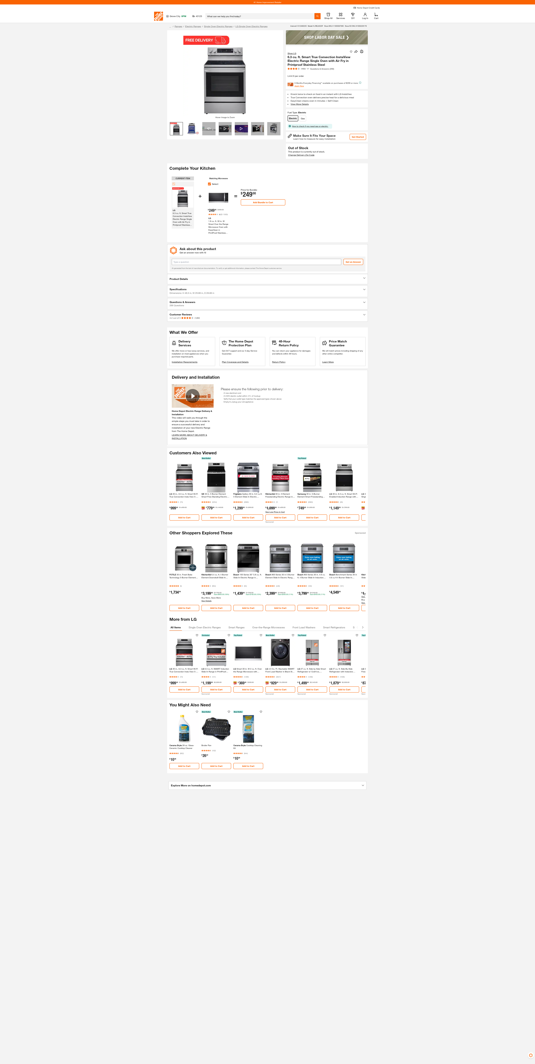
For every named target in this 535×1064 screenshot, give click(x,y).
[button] (267, 279)
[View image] (176, 128)
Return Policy (278, 362)
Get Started (358, 136)
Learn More (328, 362)
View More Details (300, 104)
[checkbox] (209, 183)
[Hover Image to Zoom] (225, 74)
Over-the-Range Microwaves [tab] (268, 627)
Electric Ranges (193, 26)
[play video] (193, 396)
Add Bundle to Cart (263, 202)
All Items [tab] (176, 627)
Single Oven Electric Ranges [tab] (205, 627)
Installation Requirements (184, 362)
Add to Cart (184, 517)
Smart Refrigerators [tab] (334, 627)
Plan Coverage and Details (235, 362)
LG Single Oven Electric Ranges (251, 26)
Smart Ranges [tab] (236, 627)
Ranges (178, 26)
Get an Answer (353, 261)
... (170, 27)
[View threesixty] (209, 128)
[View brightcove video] (225, 128)
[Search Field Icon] (317, 16)
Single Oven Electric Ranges (218, 26)
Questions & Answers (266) (322, 69)
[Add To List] (351, 51)
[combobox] (260, 16)
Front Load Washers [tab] (304, 627)
